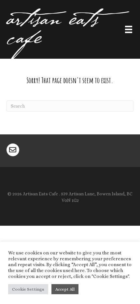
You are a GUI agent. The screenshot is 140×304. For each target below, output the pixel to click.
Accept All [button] (65, 289)
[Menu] (129, 30)
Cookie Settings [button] (28, 289)
